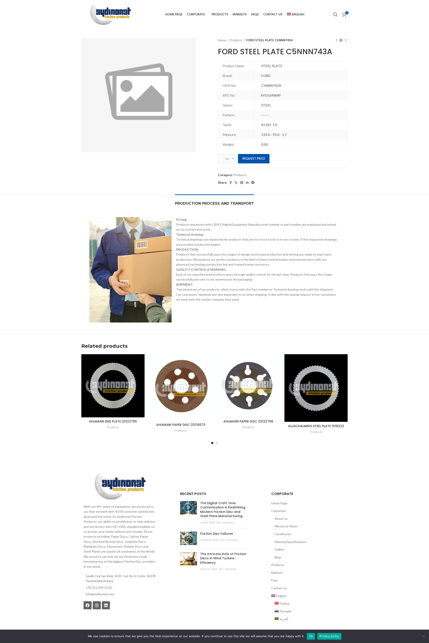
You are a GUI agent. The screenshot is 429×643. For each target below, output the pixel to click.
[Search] (335, 14)
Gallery (279, 549)
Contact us (279, 588)
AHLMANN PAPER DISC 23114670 (180, 424)
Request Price (253, 158)
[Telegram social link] (253, 182)
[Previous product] (336, 40)
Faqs (274, 580)
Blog (278, 557)
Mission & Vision (286, 526)
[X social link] (236, 182)
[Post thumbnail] (188, 513)
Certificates (283, 534)
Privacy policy (329, 636)
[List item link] (120, 594)
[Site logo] (110, 14)
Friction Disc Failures (216, 533)
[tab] (214, 201)
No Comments (225, 522)
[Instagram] (97, 605)
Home (222, 40)
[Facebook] (88, 605)
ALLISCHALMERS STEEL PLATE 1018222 (316, 426)
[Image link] (120, 486)
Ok (311, 636)
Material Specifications (290, 542)
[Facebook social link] (230, 182)
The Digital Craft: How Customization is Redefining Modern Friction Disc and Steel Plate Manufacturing (222, 509)
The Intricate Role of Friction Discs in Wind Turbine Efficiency (223, 558)
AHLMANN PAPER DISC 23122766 (248, 421)
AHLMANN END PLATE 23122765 (113, 421)
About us (281, 518)
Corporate (278, 511)
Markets (277, 572)
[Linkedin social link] (247, 182)
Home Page (279, 503)
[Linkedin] (106, 605)
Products (236, 40)
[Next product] (345, 40)
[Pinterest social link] (242, 182)
